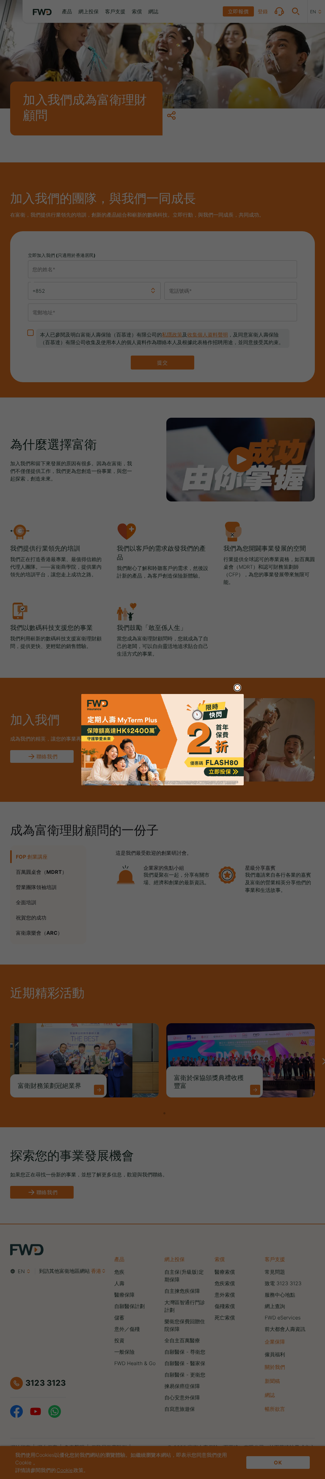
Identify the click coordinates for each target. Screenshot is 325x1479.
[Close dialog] (237, 687)
